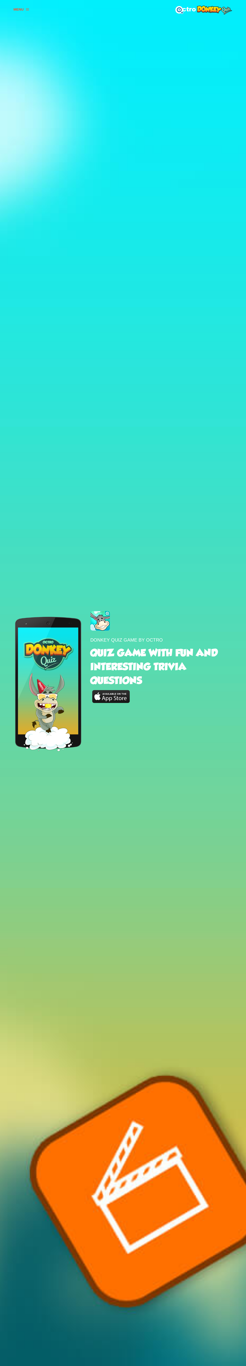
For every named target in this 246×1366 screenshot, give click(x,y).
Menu (18, 9)
